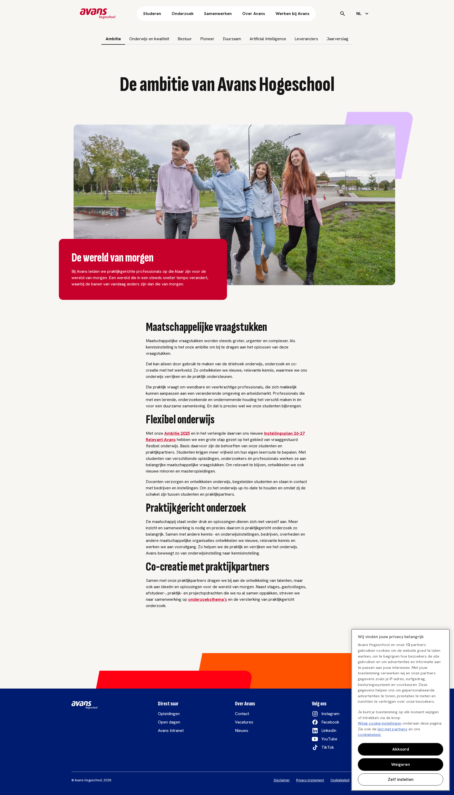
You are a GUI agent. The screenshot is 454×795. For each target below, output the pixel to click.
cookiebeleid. (369, 734)
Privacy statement (310, 780)
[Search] (342, 13)
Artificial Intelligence (268, 39)
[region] (400, 710)
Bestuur (185, 39)
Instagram (330, 713)
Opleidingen (169, 713)
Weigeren (400, 764)
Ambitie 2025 (177, 433)
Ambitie (113, 39)
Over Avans (253, 13)
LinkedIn (328, 730)
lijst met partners (392, 729)
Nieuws (241, 730)
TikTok (327, 747)
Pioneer (207, 39)
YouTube (329, 739)
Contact (242, 713)
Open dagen (169, 722)
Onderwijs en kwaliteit (149, 39)
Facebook (330, 722)
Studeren (152, 13)
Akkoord (400, 749)
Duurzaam (232, 39)
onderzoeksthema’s (207, 599)
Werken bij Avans (292, 13)
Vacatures (244, 722)
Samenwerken (218, 13)
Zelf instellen (401, 779)
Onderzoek (183, 13)
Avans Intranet (171, 730)
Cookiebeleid (340, 780)
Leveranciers (306, 39)
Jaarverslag (337, 39)
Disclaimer (282, 780)
